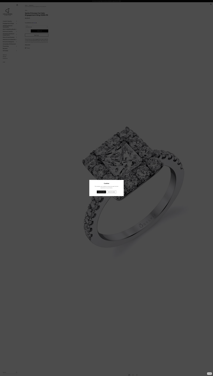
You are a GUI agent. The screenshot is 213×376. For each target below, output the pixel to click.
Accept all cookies (101, 191)
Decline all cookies (111, 191)
